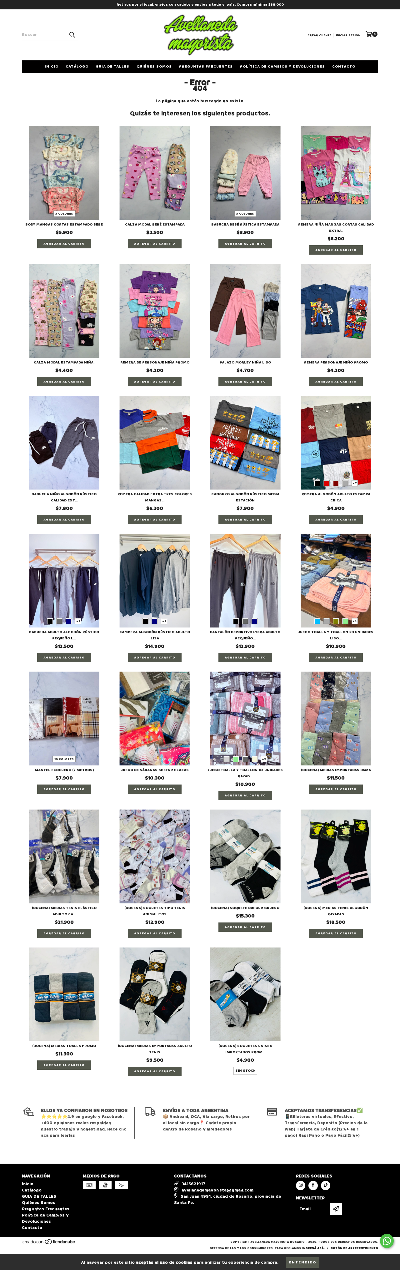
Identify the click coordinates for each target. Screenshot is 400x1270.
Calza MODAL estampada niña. (64, 362)
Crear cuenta (320, 35)
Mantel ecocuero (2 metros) (64, 770)
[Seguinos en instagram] (300, 1185)
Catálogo (77, 66)
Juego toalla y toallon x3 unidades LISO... (335, 635)
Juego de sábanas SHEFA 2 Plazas (155, 770)
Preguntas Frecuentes (206, 66)
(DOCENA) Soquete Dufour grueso (245, 908)
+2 (78, 621)
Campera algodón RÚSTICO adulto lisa (154, 635)
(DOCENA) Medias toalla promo (64, 1046)
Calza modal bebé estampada (155, 224)
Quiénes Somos (154, 66)
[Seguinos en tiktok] (325, 1185)
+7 (354, 483)
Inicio (51, 66)
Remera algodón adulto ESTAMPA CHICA (336, 497)
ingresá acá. (313, 1248)
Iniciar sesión (348, 35)
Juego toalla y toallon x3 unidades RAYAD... (245, 773)
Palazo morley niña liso (245, 362)
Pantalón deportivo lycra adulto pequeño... (245, 635)
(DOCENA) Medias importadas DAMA (336, 770)
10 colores (64, 759)
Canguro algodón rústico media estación (245, 497)
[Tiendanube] (49, 1244)
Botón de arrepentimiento (354, 1248)
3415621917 (193, 1184)
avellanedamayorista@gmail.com (217, 1190)
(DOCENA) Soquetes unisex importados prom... (245, 1049)
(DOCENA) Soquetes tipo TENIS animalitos (154, 911)
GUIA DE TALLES (112, 66)
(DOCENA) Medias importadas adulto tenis (155, 1049)
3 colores (64, 213)
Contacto (343, 66)
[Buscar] (72, 34)
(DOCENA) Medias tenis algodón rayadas (335, 911)
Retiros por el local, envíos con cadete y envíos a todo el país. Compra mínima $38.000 (200, 4)
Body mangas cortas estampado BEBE (64, 224)
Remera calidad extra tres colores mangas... (155, 497)
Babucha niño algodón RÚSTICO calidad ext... (64, 497)
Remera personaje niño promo (336, 362)
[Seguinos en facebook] (313, 1185)
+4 (354, 621)
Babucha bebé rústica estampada (245, 224)
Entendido (302, 1262)
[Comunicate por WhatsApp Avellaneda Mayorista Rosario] (387, 1241)
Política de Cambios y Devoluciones (282, 66)
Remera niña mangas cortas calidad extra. (336, 227)
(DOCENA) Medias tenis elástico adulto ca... (64, 911)
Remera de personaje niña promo (154, 362)
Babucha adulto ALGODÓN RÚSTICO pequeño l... (64, 635)
